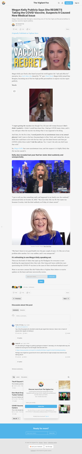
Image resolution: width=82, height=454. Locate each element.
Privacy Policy (53, 411)
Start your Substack (36, 446)
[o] (41, 105)
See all (15, 418)
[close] (56, 382)
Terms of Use (49, 410)
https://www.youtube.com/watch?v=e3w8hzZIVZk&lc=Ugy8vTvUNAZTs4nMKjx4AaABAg (40, 350)
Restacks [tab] (22, 310)
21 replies (19, 361)
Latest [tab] (18, 377)
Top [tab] (14, 377)
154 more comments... (17, 369)
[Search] (58, 2)
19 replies (19, 338)
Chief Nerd (49, 76)
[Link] (9, 156)
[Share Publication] (62, 2)
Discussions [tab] (24, 377)
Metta (17, 343)
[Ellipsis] (69, 325)
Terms (45, 442)
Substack (33, 450)
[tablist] (19, 310)
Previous (18, 298)
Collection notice (52, 442)
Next (65, 298)
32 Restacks (31, 287)
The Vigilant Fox (20, 23)
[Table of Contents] (2, 227)
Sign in (77, 3)
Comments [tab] (15, 310)
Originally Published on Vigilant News (25, 33)
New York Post (47, 246)
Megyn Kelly (18, 148)
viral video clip (27, 76)
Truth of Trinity (19, 325)
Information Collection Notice (40, 411)
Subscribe (69, 3)
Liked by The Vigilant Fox (22, 326)
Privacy (41, 442)
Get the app (49, 446)
